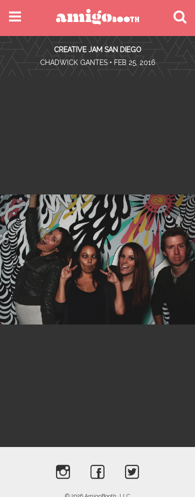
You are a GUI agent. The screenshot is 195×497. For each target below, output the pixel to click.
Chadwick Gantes (74, 62)
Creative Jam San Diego (98, 50)
